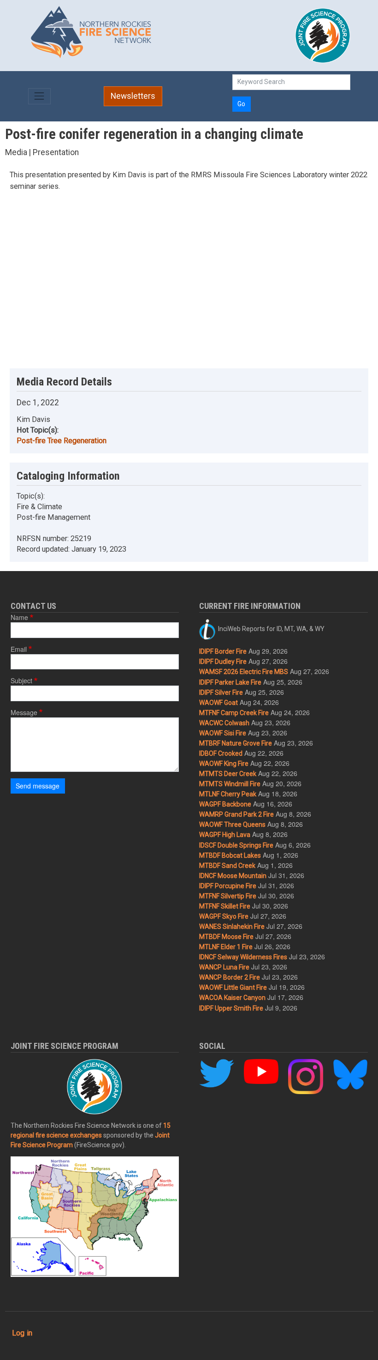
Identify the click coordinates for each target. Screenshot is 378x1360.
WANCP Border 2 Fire (229, 977)
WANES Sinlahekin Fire (232, 926)
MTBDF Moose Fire (226, 936)
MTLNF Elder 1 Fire (226, 947)
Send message (37, 785)
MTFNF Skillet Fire (224, 906)
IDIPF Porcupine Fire (227, 886)
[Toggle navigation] (39, 96)
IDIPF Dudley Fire (223, 661)
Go (241, 104)
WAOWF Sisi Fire (222, 733)
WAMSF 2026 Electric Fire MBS (243, 671)
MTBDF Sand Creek (227, 865)
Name (19, 617)
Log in (22, 1333)
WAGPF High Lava (224, 834)
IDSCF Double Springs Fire (236, 845)
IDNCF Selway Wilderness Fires (243, 957)
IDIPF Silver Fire (221, 692)
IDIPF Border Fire (223, 651)
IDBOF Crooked (220, 753)
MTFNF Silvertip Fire (227, 896)
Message (24, 712)
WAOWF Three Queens (232, 824)
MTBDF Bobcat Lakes (230, 855)
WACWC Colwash (224, 723)
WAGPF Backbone (225, 804)
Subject (21, 680)
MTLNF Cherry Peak (227, 794)
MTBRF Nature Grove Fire (235, 743)
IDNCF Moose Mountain (232, 875)
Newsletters (133, 96)
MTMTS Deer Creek (227, 773)
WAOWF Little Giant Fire (233, 987)
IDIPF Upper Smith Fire (231, 1008)
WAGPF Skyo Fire (223, 916)
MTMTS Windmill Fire (229, 784)
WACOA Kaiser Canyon (232, 997)
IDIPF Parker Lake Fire (230, 682)
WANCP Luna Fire (224, 967)
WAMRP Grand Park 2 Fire (236, 814)
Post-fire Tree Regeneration (61, 440)
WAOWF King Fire (223, 763)
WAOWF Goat (218, 702)
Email (19, 649)
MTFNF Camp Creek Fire (234, 712)
